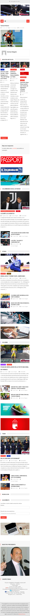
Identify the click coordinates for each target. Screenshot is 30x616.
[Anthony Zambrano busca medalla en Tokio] (15, 65)
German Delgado (13, 28)
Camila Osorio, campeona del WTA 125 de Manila (19, 476)
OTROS (4, 251)
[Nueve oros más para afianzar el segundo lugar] (5, 304)
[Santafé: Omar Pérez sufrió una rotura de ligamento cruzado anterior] (24, 65)
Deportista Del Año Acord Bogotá (5, 138)
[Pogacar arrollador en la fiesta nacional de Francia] (15, 354)
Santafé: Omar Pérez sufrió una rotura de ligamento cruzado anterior (24, 86)
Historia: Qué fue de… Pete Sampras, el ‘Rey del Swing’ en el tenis (5, 75)
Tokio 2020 (13, 69)
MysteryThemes (22, 614)
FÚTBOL (22, 69)
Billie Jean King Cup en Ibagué (10, 458)
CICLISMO (5, 342)
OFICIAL (22, 80)
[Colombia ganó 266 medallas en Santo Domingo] (5, 297)
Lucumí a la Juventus (7, 213)
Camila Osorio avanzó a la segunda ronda (18, 485)
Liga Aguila (23, 77)
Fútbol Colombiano (23, 73)
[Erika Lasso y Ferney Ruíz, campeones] (15, 263)
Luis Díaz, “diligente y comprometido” (17, 241)
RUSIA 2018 (5, 494)
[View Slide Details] (15, 10)
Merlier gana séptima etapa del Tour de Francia (20, 395)
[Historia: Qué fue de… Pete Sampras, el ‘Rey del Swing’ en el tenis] (5, 65)
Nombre (2, 505)
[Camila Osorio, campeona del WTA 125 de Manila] (5, 477)
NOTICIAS (3, 273)
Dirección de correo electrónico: (7, 511)
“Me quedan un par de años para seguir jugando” (20, 233)
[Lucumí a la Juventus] (15, 200)
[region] (15, 10)
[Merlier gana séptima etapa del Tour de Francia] (5, 396)
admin (3, 82)
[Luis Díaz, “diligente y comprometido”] (5, 242)
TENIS (2, 69)
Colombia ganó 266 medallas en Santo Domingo (19, 296)
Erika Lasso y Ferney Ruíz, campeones (13, 276)
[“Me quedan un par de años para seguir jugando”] (5, 234)
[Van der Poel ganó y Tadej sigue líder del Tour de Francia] (5, 388)
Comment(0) (21, 28)
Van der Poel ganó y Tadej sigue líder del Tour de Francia (19, 387)
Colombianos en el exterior (11, 189)
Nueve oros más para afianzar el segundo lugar (20, 303)
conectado (14, 148)
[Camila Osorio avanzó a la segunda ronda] (5, 486)
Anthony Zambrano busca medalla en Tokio (14, 74)
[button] (11, 38)
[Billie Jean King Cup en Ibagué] (15, 445)
